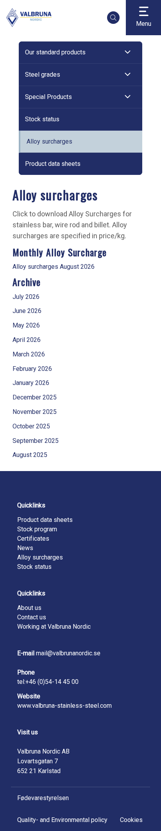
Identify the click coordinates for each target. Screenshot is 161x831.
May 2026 (26, 325)
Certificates (33, 538)
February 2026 (32, 368)
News (25, 548)
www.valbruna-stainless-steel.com (64, 705)
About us (29, 608)
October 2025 (31, 426)
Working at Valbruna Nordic (54, 626)
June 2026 (27, 311)
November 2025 (35, 412)
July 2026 (26, 296)
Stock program (37, 529)
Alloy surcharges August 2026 (54, 266)
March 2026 (29, 354)
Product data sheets (52, 163)
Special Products (48, 97)
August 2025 (30, 455)
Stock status (42, 119)
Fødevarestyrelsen (43, 798)
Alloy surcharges (49, 141)
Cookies (131, 820)
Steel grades (42, 74)
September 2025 (36, 440)
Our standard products (55, 52)
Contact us (31, 617)
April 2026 (27, 340)
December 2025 (35, 397)
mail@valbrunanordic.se (68, 653)
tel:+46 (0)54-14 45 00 (48, 681)
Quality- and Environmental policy (62, 820)
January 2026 (31, 383)
